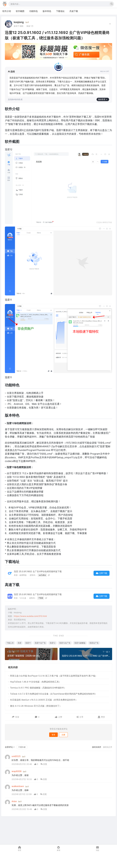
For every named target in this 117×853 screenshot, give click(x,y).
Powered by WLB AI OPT (104, 71)
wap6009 (16, 771)
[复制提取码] (49, 575)
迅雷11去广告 (40, 643)
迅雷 (19, 643)
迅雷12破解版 (79, 643)
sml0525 (16, 756)
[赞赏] (99, 717)
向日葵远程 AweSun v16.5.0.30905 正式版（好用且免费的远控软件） (44, 699)
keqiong (19, 22)
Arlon (14, 801)
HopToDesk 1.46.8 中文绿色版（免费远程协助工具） (35, 681)
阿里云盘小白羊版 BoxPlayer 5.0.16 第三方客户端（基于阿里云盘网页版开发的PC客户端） (53, 675)
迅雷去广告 (94, 643)
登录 (53, 735)
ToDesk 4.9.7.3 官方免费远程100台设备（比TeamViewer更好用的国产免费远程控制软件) (53, 693)
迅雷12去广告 (64, 643)
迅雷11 (28, 643)
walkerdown (18, 786)
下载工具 (10, 643)
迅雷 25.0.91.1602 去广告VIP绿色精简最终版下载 (38, 571)
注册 (63, 735)
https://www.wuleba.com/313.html (30, 616)
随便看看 (101, 99)
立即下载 (103, 573)
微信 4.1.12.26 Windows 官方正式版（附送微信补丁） (36, 706)
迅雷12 (52, 643)
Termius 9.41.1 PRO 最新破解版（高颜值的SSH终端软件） (38, 687)
